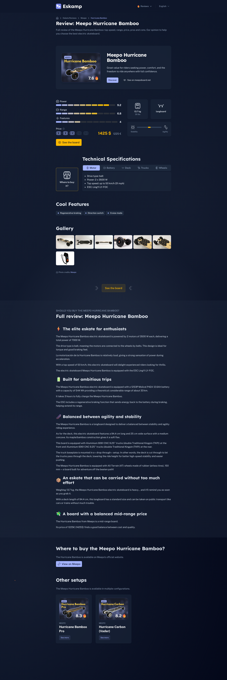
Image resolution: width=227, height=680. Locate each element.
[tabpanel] (126, 181)
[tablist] (126, 168)
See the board (70, 142)
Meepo (73, 272)
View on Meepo (71, 564)
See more (65, 638)
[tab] (91, 168)
